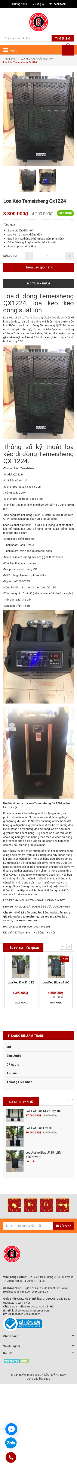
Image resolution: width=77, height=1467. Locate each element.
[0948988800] (11, 1458)
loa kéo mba (48, 916)
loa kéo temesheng (25, 916)
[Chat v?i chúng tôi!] (11, 1429)
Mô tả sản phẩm (38, 283)
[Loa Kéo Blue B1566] (56, 966)
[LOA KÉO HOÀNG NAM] (38, 22)
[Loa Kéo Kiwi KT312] (21, 966)
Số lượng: (10, 255)
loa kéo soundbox (25, 920)
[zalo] (11, 1443)
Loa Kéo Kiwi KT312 (21, 982)
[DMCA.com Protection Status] (16, 1360)
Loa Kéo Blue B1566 (56, 982)
